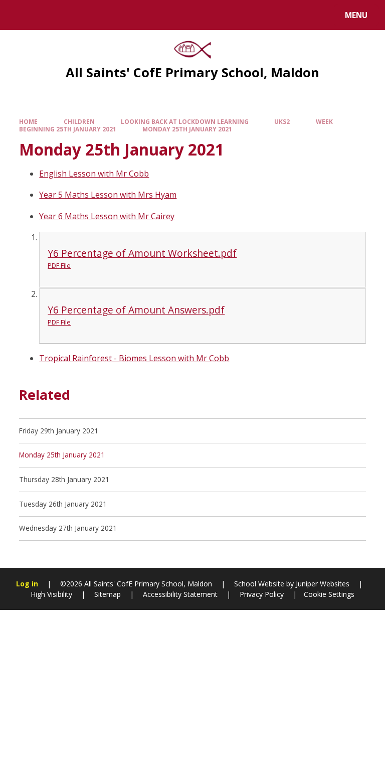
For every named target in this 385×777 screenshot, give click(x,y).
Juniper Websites (321, 583)
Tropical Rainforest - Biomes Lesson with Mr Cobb (134, 358)
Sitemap (107, 594)
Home (28, 121)
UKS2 (282, 121)
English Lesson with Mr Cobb (94, 173)
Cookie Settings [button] (329, 594)
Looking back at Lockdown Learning (185, 121)
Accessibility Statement (180, 594)
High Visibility (51, 594)
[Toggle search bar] (20, 15)
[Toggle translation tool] (45, 15)
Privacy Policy (262, 594)
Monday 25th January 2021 (187, 129)
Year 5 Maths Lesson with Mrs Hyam (107, 194)
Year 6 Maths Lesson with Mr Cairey (106, 216)
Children (79, 121)
